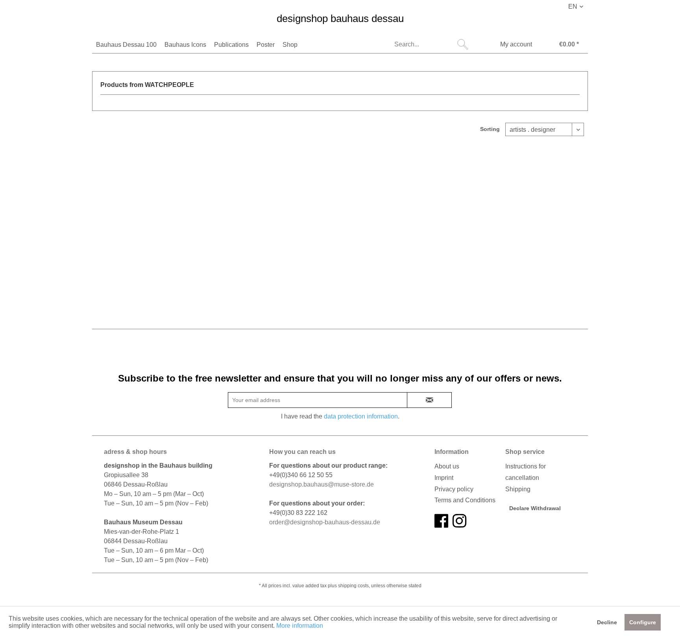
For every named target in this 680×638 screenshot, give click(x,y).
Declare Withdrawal (535, 508)
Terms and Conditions (464, 500)
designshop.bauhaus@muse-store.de (321, 484)
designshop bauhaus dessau (340, 19)
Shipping (517, 489)
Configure (642, 622)
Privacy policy (453, 489)
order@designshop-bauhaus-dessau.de (324, 522)
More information (299, 625)
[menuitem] (126, 44)
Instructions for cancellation (525, 472)
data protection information (361, 416)
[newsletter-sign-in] (429, 400)
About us (446, 466)
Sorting (490, 129)
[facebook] (441, 521)
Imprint (443, 477)
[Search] (463, 44)
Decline (607, 622)
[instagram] (459, 521)
